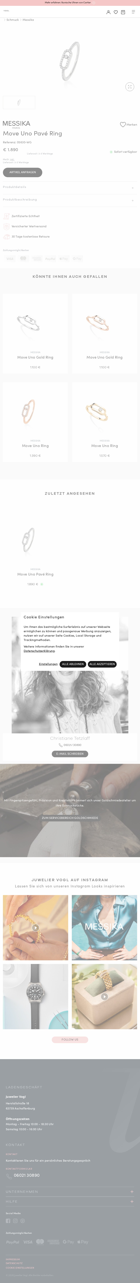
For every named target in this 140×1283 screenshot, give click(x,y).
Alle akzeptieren (102, 664)
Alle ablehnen (73, 664)
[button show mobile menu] (133, 12)
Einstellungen (48, 664)
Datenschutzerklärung (39, 651)
